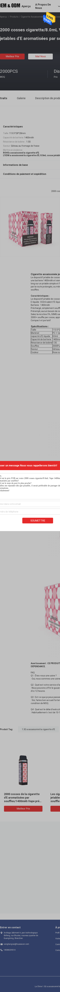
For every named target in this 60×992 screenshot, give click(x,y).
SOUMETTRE (37, 520)
